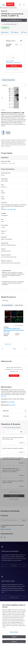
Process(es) (6, 416)
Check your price (10, 61)
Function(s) (6, 410)
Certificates (16, 32)
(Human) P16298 (10, 402)
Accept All (14, 641)
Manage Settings (14, 632)
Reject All (14, 636)
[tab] (14, 411)
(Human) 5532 (12, 405)
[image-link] (14, 97)
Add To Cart (14, 66)
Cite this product (14, 375)
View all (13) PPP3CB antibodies (14, 20)
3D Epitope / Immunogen (7, 209)
